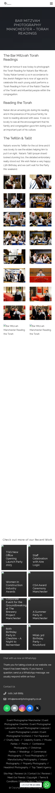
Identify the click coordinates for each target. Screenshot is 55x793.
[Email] (14, 708)
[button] (51, 3)
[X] (37, 708)
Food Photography (35, 755)
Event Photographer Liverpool (33, 728)
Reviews (46, 773)
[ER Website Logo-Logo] (8, 3)
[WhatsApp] (6, 708)
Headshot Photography (16, 767)
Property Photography (34, 763)
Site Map (8, 773)
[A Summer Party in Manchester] (41, 610)
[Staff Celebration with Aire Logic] (41, 557)
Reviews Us (21, 773)
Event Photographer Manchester (24, 720)
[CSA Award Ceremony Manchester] (41, 584)
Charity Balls (13, 740)
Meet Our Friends (16, 777)
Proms (25, 744)
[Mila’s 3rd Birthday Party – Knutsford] (41, 637)
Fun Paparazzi (41, 736)
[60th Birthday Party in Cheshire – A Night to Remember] (14, 637)
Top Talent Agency (41, 767)
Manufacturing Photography (22, 759)
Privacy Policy (26, 781)
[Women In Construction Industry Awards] (14, 584)
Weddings (24, 751)
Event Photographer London (23, 732)
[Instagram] (22, 708)
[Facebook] (29, 708)
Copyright (32, 777)
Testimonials (42, 781)
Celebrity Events (32, 740)
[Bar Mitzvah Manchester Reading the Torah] (14, 182)
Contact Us (34, 773)
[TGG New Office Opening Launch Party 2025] (14, 557)
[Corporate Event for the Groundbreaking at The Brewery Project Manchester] (14, 610)
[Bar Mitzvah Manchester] (40, 182)
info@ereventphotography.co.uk (24, 699)
